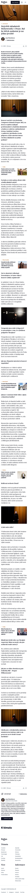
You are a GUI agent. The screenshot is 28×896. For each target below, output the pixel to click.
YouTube (22, 892)
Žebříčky (3, 860)
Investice (3, 848)
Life (2, 856)
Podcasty (17, 854)
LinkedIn (17, 892)
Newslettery (18, 856)
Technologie (4, 854)
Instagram (11, 892)
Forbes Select (4, 874)
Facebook (3, 892)
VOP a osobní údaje (19, 878)
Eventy (16, 868)
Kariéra (17, 874)
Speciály (17, 848)
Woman (17, 852)
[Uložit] (26, 46)
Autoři (2, 868)
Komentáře (17, 850)
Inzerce (17, 872)
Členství (17, 870)
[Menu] (25, 2)
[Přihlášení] (21, 2)
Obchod (3, 870)
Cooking (3, 858)
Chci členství (15, 2)
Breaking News (18, 858)
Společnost (3, 852)
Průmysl (3, 850)
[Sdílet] (23, 46)
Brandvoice (18, 860)
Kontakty (17, 876)
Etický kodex (18, 880)
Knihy (2, 872)
